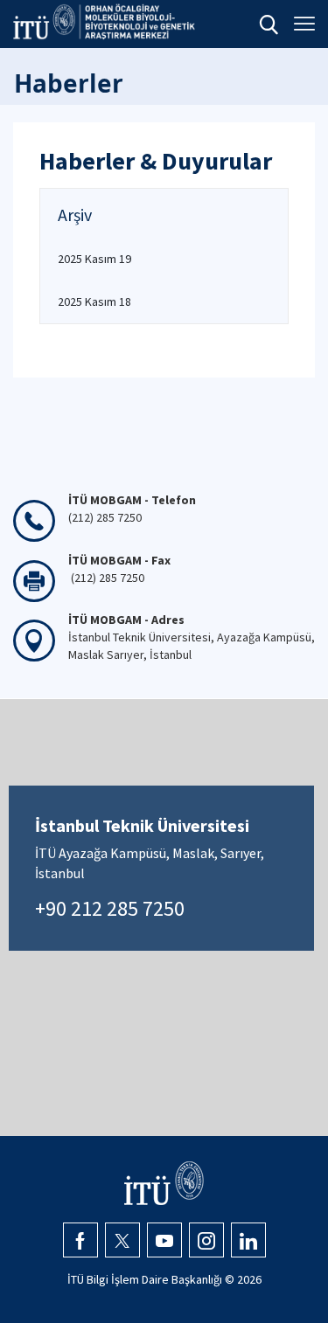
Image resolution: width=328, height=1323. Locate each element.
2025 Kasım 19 (94, 259)
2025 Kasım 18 (94, 301)
